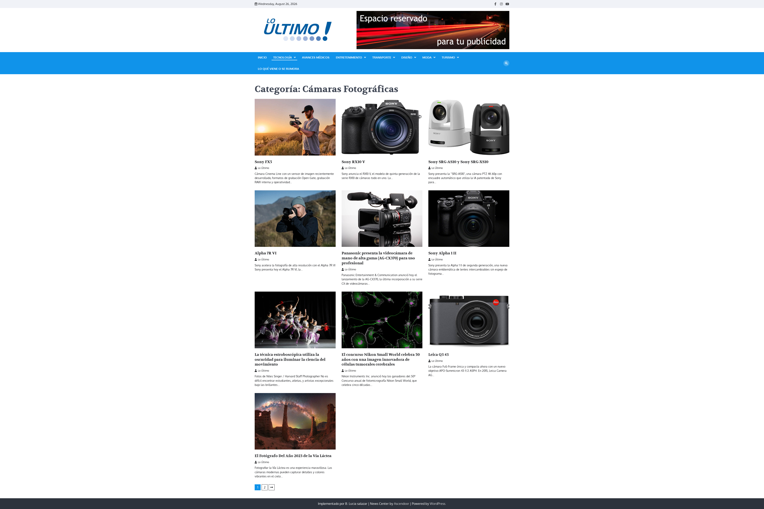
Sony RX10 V (353, 162)
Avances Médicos (315, 57)
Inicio (262, 57)
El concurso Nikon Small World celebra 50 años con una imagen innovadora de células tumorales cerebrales (381, 359)
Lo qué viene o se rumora (278, 69)
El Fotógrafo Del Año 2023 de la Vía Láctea (293, 456)
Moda (427, 57)
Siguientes (272, 487)
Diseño (406, 57)
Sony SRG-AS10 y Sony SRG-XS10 (458, 162)
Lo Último (263, 167)
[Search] (506, 63)
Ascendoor (401, 504)
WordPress (437, 504)
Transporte (381, 57)
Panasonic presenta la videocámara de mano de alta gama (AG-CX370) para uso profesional (378, 258)
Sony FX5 (263, 162)
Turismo (448, 57)
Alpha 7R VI (266, 253)
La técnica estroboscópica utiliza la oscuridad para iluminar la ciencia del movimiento (290, 359)
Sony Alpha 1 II (442, 253)
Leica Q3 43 (438, 354)
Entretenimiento (349, 57)
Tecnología (282, 57)
